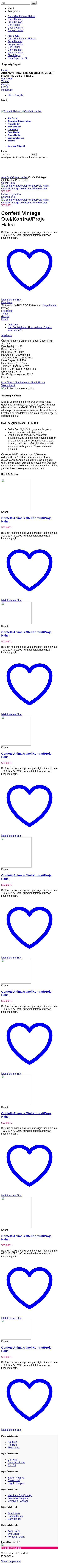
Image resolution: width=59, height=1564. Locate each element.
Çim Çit (12, 1465)
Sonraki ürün (8, 197)
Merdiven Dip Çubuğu (20, 1495)
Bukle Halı (13, 1447)
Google (5, 84)
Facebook (6, 78)
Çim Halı (12, 1459)
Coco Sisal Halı (16, 1462)
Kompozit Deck (16, 1536)
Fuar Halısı (14, 1513)
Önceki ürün (8, 183)
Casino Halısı (15, 1516)
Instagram (6, 89)
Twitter (5, 81)
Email (4, 87)
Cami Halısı (14, 1519)
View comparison (11, 1561)
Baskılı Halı (14, 1480)
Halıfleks (12, 1442)
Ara (33, 3)
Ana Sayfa (7, 177)
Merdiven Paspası (18, 1501)
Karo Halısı (14, 1531)
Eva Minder (14, 1534)
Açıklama (13, 324)
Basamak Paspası (18, 1498)
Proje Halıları (20, 177)
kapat (4, 70)
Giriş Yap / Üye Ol (17, 58)
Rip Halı (12, 1444)
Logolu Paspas (16, 1483)
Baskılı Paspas (16, 1477)
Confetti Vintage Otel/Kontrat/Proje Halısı (24, 188)
